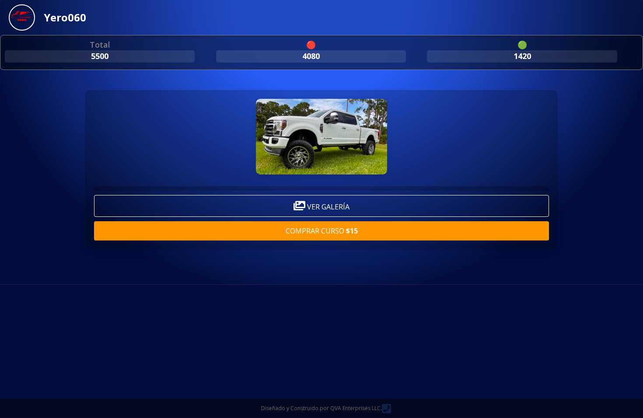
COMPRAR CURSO (322, 231)
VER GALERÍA (327, 207)
